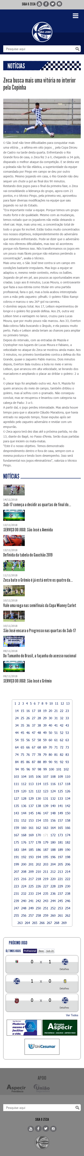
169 (31, 835)
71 (56, 747)
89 (45, 762)
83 (67, 754)
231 (16, 893)
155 (45, 820)
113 (31, 784)
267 (49, 923)
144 (23, 813)
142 (67, 806)
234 (38, 893)
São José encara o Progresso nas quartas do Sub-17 (39, 630)
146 (38, 813)
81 (56, 754)
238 (67, 893)
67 (33, 747)
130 (38, 798)
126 (67, 791)
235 (45, 893)
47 (33, 733)
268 (56, 923)
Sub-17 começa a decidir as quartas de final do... (37, 504)
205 (60, 864)
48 (39, 733)
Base (41, 950)
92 (61, 762)
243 (45, 901)
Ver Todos (72, 1015)
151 (16, 820)
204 (53, 864)
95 (22, 769)
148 (53, 813)
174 (67, 835)
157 (60, 820)
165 (60, 828)
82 (61, 754)
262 (67, 915)
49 (45, 733)
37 (33, 725)
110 (67, 776)
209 (31, 871)
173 (60, 835)
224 (23, 886)
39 (45, 725)
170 (38, 835)
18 (39, 711)
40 (50, 725)
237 (60, 893)
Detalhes (64, 969)
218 (38, 879)
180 (53, 842)
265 (34, 923)
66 (28, 747)
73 (67, 747)
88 (39, 762)
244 (53, 901)
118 (67, 784)
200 (23, 864)
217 (31, 879)
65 (22, 747)
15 (22, 711)
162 (38, 828)
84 (17, 762)
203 (45, 864)
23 (67, 711)
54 (17, 740)
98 (39, 769)
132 (53, 798)
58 (39, 740)
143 (16, 813)
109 (60, 776)
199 (16, 864)
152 (23, 820)
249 (31, 908)
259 (45, 915)
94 (17, 769)
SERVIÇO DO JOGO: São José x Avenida (28, 530)
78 (39, 754)
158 (67, 820)
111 (16, 784)
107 (45, 776)
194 (38, 857)
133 (60, 798)
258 (38, 915)
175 (16, 842)
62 (61, 740)
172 (53, 835)
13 (68, 703)
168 (23, 835)
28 (39, 718)
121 (31, 791)
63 (67, 740)
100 (51, 769)
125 (60, 791)
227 (45, 886)
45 (22, 733)
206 (67, 864)
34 (17, 725)
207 (16, 871)
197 (60, 857)
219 (45, 879)
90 (50, 762)
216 (23, 879)
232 (23, 893)
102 (66, 769)
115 (45, 784)
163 (45, 828)
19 (45, 711)
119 (16, 791)
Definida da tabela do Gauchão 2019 (28, 555)
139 (45, 806)
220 (53, 879)
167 (16, 835)
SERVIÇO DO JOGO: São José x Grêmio (27, 681)
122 (38, 791)
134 (67, 798)
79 (45, 754)
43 (67, 725)
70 (50, 747)
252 (53, 908)
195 (45, 857)
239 (16, 901)
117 (60, 784)
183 (16, 850)
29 (45, 718)
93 (67, 762)
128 (23, 798)
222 (67, 879)
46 (28, 733)
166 (67, 828)
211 (45, 871)
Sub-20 (50, 950)
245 (60, 901)
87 (33, 762)
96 (28, 769)
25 (22, 718)
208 (23, 871)
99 (45, 769)
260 (53, 915)
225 (31, 886)
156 (53, 820)
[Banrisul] (24, 1028)
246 (67, 901)
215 (16, 879)
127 (16, 798)
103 (16, 776)
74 (17, 754)
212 (53, 871)
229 (60, 886)
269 (64, 923)
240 (23, 901)
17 (33, 711)
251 (45, 908)
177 (31, 842)
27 (33, 718)
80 (50, 754)
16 (28, 711)
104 (23, 776)
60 (50, 740)
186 (38, 850)
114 (38, 784)
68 (39, 747)
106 (38, 776)
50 (50, 733)
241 (31, 901)
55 (22, 740)
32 (61, 718)
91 (56, 762)
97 (34, 769)
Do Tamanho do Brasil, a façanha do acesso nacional (39, 656)
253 (60, 908)
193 (31, 857)
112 (23, 784)
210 (38, 871)
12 (62, 703)
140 (53, 806)
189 (60, 850)
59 (45, 740)
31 (56, 718)
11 (56, 703)
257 (31, 915)
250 (38, 908)
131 (45, 798)
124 (53, 791)
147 (45, 813)
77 (33, 754)
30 (50, 718)
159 (16, 828)
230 (67, 886)
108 (53, 776)
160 (23, 828)
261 (60, 915)
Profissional (30, 950)
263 (20, 923)
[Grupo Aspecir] (59, 1028)
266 (42, 923)
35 (22, 725)
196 (53, 857)
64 (17, 747)
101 (58, 769)
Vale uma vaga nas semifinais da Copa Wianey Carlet (39, 605)
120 (23, 791)
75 (22, 754)
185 (31, 850)
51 (56, 733)
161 (31, 828)
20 (50, 711)
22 (61, 711)
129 (31, 798)
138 (38, 806)
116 (53, 784)
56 (28, 740)
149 (60, 813)
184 (23, 850)
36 (28, 725)
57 (33, 740)
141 (60, 806)
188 (53, 850)
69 (45, 747)
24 (17, 718)
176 (23, 842)
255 (16, 915)
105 (31, 776)
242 (38, 901)
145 (31, 813)
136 (23, 806)
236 (53, 893)
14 (17, 711)
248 (23, 908)
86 (28, 762)
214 (67, 871)
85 (22, 762)
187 (45, 850)
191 (16, 857)
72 (61, 747)
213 (60, 871)
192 (23, 857)
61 (56, 740)
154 (38, 820)
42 (61, 725)
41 (56, 725)
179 (45, 842)
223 (16, 886)
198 (67, 857)
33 (67, 718)
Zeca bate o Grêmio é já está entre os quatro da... (38, 580)
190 (67, 850)
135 (16, 806)
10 (51, 703)
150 (67, 813)
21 (56, 711)
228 (53, 886)
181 (60, 842)
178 (38, 842)
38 (39, 725)
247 (16, 908)
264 (27, 923)
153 (31, 820)
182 (67, 842)
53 (67, 733)
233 (31, 893)
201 (31, 864)
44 (17, 733)
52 (61, 733)
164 (53, 828)
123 (45, 791)
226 (38, 886)
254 (67, 908)
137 (31, 806)
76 (28, 754)
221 (60, 879)
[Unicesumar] (42, 1047)
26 (28, 718)
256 (23, 915)
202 (38, 864)
